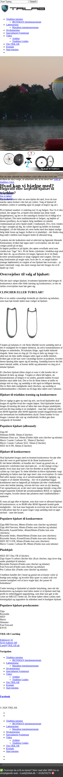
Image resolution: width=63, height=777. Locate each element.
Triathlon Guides (20, 679)
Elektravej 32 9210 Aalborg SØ (8, 641)
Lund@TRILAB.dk (10, 645)
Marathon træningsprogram (25, 665)
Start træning (12, 688)
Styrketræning (13, 668)
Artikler (16, 676)
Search (33, 1)
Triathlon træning (14, 657)
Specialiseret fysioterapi (17, 671)
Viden (9, 674)
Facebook (5, 696)
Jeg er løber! (6, 196)
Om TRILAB (12, 682)
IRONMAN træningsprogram (26, 660)
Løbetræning (12, 663)
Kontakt (10, 685)
